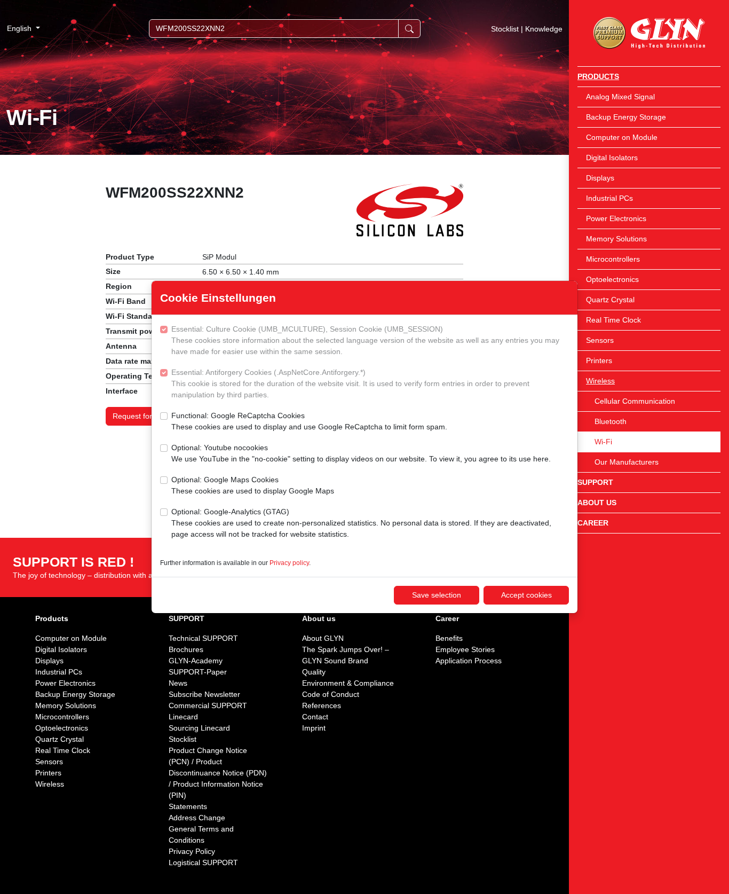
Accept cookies (526, 595)
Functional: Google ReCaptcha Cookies (309, 421)
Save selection (436, 595)
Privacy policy (289, 563)
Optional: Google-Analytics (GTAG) (361, 522)
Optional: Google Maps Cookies (252, 485)
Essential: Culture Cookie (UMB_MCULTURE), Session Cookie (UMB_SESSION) (365, 340)
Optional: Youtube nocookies (361, 453)
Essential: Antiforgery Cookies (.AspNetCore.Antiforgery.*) (350, 383)
